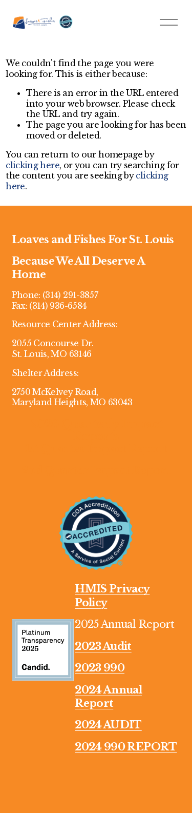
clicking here (32, 165)
